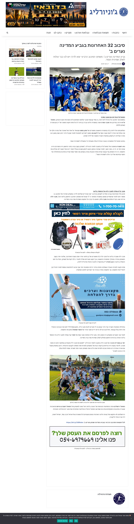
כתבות (116, 32)
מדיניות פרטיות (62, 521)
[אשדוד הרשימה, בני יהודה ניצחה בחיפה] (16, 52)
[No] (131, 518)
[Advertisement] (87, 173)
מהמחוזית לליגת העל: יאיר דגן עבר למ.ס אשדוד (34, 80)
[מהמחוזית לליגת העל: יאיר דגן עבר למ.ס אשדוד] (33, 71)
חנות (48, 32)
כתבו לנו (58, 32)
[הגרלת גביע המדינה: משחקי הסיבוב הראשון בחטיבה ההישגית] (16, 71)
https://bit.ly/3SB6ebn (74, 422)
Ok (76, 521)
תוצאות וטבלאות (101, 32)
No (71, 521)
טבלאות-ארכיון (82, 32)
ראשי (124, 32)
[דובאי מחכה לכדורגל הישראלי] (33, 52)
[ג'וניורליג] (109, 11)
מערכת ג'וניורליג (116, 64)
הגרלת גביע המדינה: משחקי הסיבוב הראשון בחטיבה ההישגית (16, 80)
